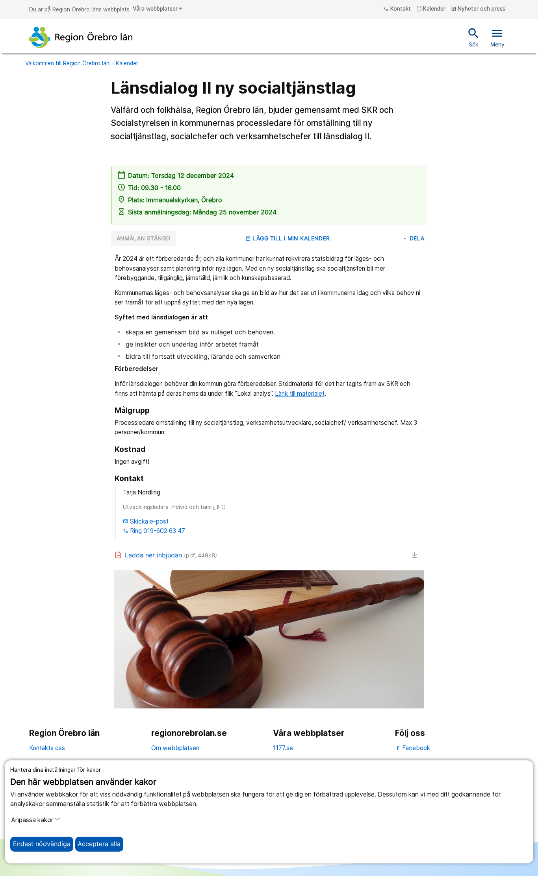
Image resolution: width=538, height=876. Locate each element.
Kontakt (397, 9)
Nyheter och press (478, 9)
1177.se (283, 748)
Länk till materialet (300, 393)
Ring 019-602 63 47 (154, 531)
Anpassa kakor (32, 820)
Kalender (431, 9)
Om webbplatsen (175, 748)
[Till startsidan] (80, 37)
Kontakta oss (47, 748)
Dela (413, 238)
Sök (473, 37)
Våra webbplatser (158, 9)
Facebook (415, 748)
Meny (497, 37)
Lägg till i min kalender (287, 238)
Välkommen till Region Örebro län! (68, 63)
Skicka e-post (146, 521)
